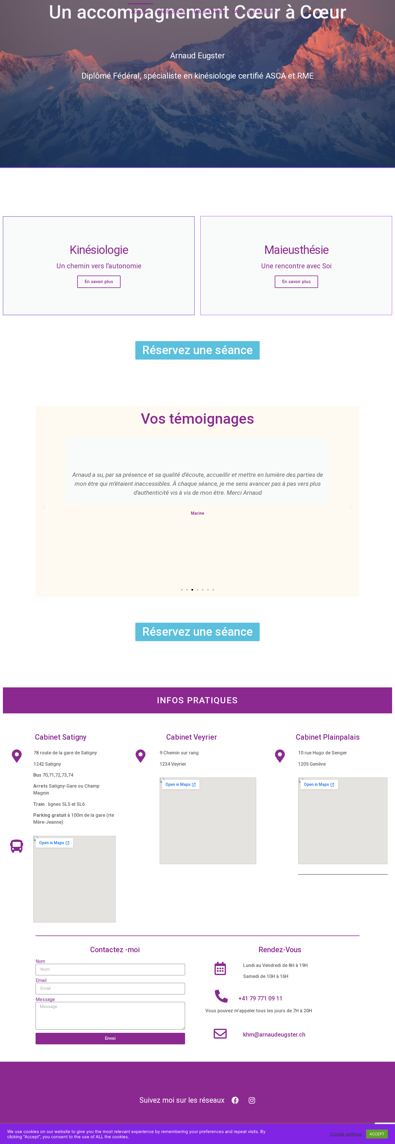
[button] (182, 590)
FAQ (236, 11)
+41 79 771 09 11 (261, 998)
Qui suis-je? (262, 11)
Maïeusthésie (209, 11)
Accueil (140, 11)
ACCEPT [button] (377, 1134)
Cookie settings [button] (346, 1134)
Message (45, 999)
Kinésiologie (171, 11)
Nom (40, 961)
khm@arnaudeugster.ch (274, 1034)
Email (41, 980)
